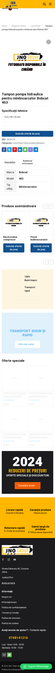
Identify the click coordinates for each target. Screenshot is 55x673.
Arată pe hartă (8, 583)
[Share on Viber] (30, 149)
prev (45, 206)
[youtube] (14, 559)
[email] (4, 654)
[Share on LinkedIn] (20, 149)
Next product (51, 262)
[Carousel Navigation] (48, 206)
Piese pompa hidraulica (33, 143)
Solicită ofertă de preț (27, 134)
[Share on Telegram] (35, 149)
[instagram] (8, 559)
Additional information (27, 162)
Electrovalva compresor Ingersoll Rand (11, 239)
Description (10, 162)
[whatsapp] (9, 654)
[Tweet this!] (9, 149)
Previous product (45, 262)
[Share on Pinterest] (14, 149)
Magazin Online (19, 26)
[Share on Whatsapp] (25, 149)
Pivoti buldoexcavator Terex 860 (39, 239)
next (50, 206)
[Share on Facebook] (4, 149)
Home (4, 26)
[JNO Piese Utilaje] (10, 5)
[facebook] (3, 559)
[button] (36, 666)
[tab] (10, 162)
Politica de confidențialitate (13, 669)
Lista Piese (35, 26)
